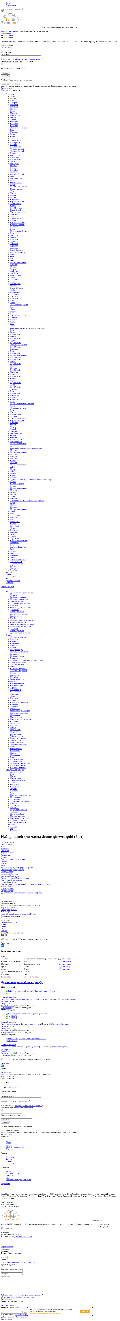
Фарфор (13, 166)
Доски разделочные (18, 662)
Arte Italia (14, 244)
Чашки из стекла (17, 601)
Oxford (13, 425)
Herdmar (13, 490)
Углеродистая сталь (18, 408)
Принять (85, 1311)
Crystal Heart (15, 199)
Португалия (15, 115)
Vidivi (12, 282)
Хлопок (13, 536)
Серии (8, 574)
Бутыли (13, 673)
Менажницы (15, 700)
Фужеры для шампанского (20, 608)
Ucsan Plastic (15, 522)
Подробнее (5, 1003)
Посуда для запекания (19, 652)
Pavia (12, 545)
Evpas (12, 229)
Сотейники (14, 643)
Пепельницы (15, 797)
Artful (12, 511)
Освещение (10, 1149)
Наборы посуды (16, 650)
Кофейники (15, 747)
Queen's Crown (16, 183)
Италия (13, 98)
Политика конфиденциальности (18, 1180)
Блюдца (13, 757)
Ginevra (4, 931)
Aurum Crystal (15, 140)
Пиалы (13, 728)
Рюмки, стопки (16, 616)
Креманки (14, 605)
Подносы (14, 732)
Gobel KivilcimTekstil (18, 541)
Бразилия (14, 105)
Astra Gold (14, 138)
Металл (13, 258)
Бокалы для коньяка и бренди (22, 624)
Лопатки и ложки (17, 664)
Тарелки (13, 688)
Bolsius (13, 473)
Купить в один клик (27, 1297)
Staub (12, 557)
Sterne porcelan (16, 189)
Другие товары (65, 959)
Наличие (4, 886)
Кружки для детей (17, 766)
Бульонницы (15, 709)
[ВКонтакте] (2, 945)
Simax (12, 130)
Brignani (13, 265)
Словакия (14, 124)
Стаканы (13, 595)
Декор (12, 782)
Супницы (14, 721)
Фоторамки (14, 784)
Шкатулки (14, 808)
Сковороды (14, 641)
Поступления (11, 576)
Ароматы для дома (17, 780)
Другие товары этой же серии (13, 884)
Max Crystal (14, 157)
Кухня (8, 1143)
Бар (7, 1141)
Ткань (12, 385)
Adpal (12, 467)
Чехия (12, 96)
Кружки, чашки (16, 759)
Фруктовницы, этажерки (20, 711)
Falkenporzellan (16, 178)
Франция (14, 122)
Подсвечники (15, 778)
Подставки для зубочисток (21, 719)
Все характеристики (9, 910)
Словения (14, 126)
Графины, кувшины (18, 597)
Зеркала (13, 789)
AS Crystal (14, 214)
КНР (12, 100)
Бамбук (13, 332)
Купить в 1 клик (7, 1001)
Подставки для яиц (18, 717)
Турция (13, 119)
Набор (3, 872)
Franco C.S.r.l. (15, 275)
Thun (12, 191)
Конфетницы (15, 690)
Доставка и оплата (13, 581)
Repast (12, 185)
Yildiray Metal (15, 515)
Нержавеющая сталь (18, 263)
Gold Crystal (15, 155)
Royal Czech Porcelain (18, 187)
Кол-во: (4, 1257)
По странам (10, 94)
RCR (12, 307)
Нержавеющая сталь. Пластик (22, 404)
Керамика (14, 132)
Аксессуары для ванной (19, 801)
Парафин (14, 469)
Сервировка (10, 1145)
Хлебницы (14, 675)
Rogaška (13, 570)
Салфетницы (15, 692)
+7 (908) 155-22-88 (8, 31)
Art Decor (14, 271)
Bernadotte (14, 170)
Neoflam (13, 368)
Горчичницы (15, 730)
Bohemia (13, 145)
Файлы (4, 889)
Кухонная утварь (17, 656)
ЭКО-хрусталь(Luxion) (19, 305)
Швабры (13, 803)
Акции (8, 579)
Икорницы (14, 723)
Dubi (12, 176)
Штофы (13, 618)
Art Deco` (14, 317)
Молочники (15, 715)
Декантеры (14, 610)
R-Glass (13, 566)
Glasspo (13, 206)
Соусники (14, 704)
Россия (13, 117)
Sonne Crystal (15, 210)
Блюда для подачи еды (19, 713)
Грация (13, 494)
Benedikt (13, 168)
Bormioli (13, 319)
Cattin (12, 290)
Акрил (13, 311)
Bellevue (13, 134)
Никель (13, 362)
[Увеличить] (21, 893)
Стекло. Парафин (17, 484)
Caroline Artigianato (17, 252)
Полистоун (14, 372)
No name (13, 498)
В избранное (6, 1008)
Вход (8, 3)
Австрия (13, 103)
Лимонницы (15, 707)
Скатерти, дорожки (18, 822)
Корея (12, 111)
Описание (5, 876)
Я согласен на (23, 59)
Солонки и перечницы (19, 702)
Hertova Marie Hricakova (19, 231)
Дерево (13, 242)
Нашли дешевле (7, 1077)
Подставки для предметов (20, 795)
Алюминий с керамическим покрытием (26, 448)
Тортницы (14, 694)
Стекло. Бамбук (16, 400)
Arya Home (14, 539)
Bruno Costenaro (16, 250)
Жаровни (14, 658)
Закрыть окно (6, 88)
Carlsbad (13, 172)
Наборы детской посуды (20, 763)
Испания (13, 109)
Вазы (12, 774)
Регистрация (11, 5)
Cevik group (15, 292)
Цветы (13, 776)
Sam (12, 301)
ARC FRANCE (16, 562)
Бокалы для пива (17, 631)
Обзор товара (6, 870)
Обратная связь (7, 1247)
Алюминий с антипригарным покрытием (27, 328)
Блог (7, 1178)
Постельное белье (17, 814)
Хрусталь (14, 193)
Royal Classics (15, 159)
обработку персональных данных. (28, 59)
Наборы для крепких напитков (22, 620)
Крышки (13, 654)
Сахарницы (15, 751)
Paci (11, 520)
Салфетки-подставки (18, 669)
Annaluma (14, 248)
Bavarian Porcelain (17, 440)
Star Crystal (14, 164)
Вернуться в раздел (8, 868)
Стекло (13, 136)
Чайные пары (15, 740)
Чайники (13, 645)
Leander (13, 180)
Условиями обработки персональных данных (45, 1313)
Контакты (9, 583)
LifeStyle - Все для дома (15, 1147)
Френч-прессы (16, 749)
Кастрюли (14, 639)
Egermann (14, 153)
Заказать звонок (7, 36)
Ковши (13, 648)
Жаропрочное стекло (18, 128)
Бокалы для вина (17, 612)
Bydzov (13, 197)
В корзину (72, 999)
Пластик (13, 366)
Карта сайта (5, 1184)
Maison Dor (14, 543)
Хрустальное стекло (18, 212)
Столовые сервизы (17, 685)
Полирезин (14, 395)
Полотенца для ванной (19, 818)
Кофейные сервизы (18, 738)
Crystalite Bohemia (17, 151)
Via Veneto (14, 279)
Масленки (14, 698)
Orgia (12, 256)
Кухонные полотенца (18, 820)
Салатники (14, 696)
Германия (14, 107)
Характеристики (7, 878)
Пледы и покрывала (18, 816)
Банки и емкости (17, 679)
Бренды (9, 572)
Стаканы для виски (18, 622)
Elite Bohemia (15, 204)
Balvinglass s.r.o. (16, 143)
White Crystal (15, 284)
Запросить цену (21, 1317)
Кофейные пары (16, 742)
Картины (14, 791)
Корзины (13, 725)
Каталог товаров (7, 587)
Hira (12, 513)
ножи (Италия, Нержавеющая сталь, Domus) (18, 914)
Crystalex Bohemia (17, 149)
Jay (11, 446)
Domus (13, 261)
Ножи (12, 667)
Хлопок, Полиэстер (18, 547)
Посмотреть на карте (23, 1237)
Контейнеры (15, 677)
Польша (13, 113)
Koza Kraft (14, 526)
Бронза (13, 237)
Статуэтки (14, 787)
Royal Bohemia (16, 208)
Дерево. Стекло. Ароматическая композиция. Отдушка (32, 480)
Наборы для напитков (19, 599)
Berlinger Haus (16, 357)
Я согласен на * (23, 1295)
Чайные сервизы (17, 736)
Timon (12, 277)
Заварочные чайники (18, 744)
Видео (3, 891)
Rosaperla (14, 239)
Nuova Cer (14, 254)
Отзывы (4, 882)
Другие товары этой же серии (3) (22, 982)
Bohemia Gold (15, 147)
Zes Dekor (14, 530)
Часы (12, 793)
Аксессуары (6, 880)
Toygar (13, 528)
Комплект (5, 874)
